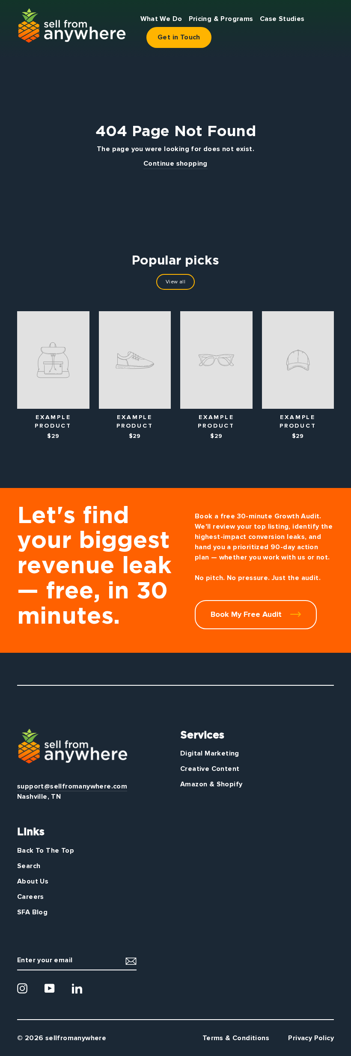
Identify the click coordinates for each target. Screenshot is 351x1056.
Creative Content (209, 768)
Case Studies (282, 19)
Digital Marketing (209, 753)
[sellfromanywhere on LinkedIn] (77, 988)
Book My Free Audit (247, 614)
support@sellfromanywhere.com (72, 786)
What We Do (161, 19)
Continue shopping (175, 163)
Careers (30, 896)
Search (28, 866)
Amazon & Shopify (211, 784)
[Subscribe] (131, 960)
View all (175, 282)
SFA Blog (32, 912)
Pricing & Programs (221, 19)
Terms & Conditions (235, 1038)
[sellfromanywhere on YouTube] (50, 988)
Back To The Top (45, 850)
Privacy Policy (311, 1038)
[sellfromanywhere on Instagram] (22, 988)
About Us (32, 881)
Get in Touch (179, 37)
